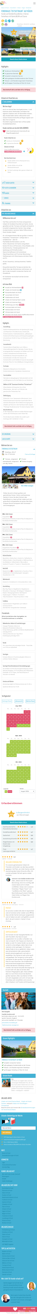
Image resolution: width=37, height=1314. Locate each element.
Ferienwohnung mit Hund (8, 1230)
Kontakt (4, 1179)
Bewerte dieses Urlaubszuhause (18, 59)
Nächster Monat (30, 701)
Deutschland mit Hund (7, 1188)
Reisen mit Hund (6, 1153)
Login (3, 1162)
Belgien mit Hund (6, 1213)
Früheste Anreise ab (21, 684)
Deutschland (13, 7)
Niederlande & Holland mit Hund (10, 1197)
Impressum (22, 1313)
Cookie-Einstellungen (7, 1181)
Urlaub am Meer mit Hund (8, 1258)
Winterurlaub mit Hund (8, 1270)
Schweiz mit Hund (6, 1209)
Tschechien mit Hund (7, 1216)
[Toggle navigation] (34, 3)
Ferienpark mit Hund (7, 1239)
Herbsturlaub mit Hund (8, 1267)
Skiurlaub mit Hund (7, 1272)
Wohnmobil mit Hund (7, 1241)
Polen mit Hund (6, 1206)
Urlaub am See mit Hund (8, 1260)
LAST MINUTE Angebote (7, 1244)
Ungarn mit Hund (6, 1211)
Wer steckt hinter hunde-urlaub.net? (11, 1174)
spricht (4, 1018)
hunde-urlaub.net (11, 1313)
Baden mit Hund (6, 1254)
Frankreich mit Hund (7, 1200)
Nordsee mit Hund (6, 1223)
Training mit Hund (6, 1265)
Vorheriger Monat (7, 701)
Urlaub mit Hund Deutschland (10, 1101)
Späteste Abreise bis (9, 686)
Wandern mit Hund (6, 1251)
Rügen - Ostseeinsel (26, 7)
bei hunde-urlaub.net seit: (9, 1016)
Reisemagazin (5, 1176)
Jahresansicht (19, 701)
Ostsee (19, 7)
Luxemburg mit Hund (7, 1218)
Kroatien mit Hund (6, 1195)
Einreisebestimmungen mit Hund (10, 1155)
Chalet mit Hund (6, 1234)
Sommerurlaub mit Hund (8, 1256)
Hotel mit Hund (6, 1237)
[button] (9, 1022)
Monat (21, 788)
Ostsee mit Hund (6, 1220)
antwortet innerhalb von (9, 1020)
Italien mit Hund (6, 1193)
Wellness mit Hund (6, 1263)
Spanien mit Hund (6, 1202)
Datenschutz (28, 1313)
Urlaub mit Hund (5, 7)
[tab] (18, 102)
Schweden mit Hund (7, 1204)
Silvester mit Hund (6, 1274)
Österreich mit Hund (7, 1190)
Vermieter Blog (5, 1167)
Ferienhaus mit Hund (7, 1232)
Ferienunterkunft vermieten (9, 1165)
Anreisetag (6, 684)
